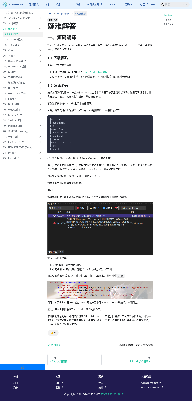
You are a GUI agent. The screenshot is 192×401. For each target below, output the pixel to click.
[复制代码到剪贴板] (149, 119)
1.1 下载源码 (168, 19)
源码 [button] (127, 4)
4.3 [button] (111, 4)
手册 (15, 387)
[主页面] (49, 13)
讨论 (58, 382)
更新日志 (34, 4)
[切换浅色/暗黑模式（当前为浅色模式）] (153, 4)
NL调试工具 (92, 4)
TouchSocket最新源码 (95, 72)
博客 (47, 4)
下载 (78, 4)
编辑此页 (56, 344)
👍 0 (53, 333)
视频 (58, 4)
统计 (100, 387)
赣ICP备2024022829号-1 (114, 394)
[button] (22, 18)
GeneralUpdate (150, 382)
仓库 (100, 382)
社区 (142, 4)
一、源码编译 (166, 15)
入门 (15, 382)
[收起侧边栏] (22, 367)
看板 (58, 387)
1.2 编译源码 (168, 24)
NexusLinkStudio (150, 387)
